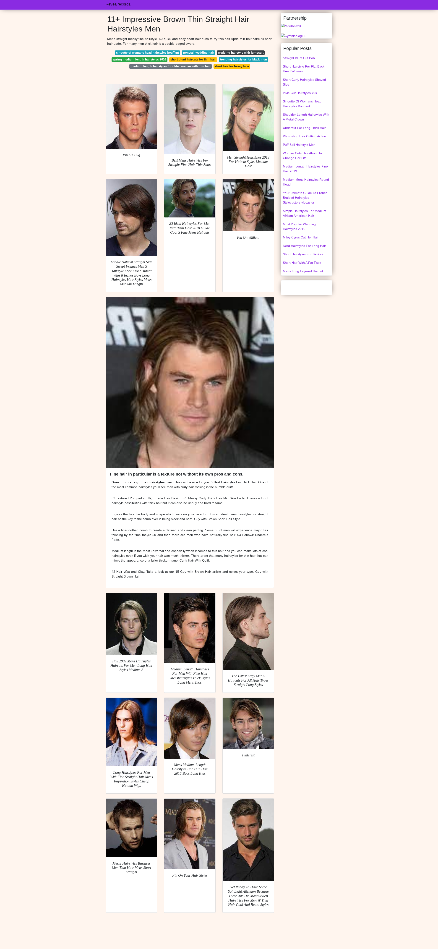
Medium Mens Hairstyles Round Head (306, 182)
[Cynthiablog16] (293, 35)
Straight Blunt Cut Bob (299, 58)
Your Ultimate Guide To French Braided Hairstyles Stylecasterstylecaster (305, 197)
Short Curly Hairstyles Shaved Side (304, 82)
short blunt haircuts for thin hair (193, 59)
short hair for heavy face (232, 66)
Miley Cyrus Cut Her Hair (301, 237)
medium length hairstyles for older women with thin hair (171, 66)
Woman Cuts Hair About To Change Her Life (302, 155)
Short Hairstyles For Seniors (303, 254)
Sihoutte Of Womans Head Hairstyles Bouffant (302, 103)
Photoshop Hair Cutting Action (304, 136)
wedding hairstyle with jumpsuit (240, 52)
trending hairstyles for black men (243, 59)
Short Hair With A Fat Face (302, 262)
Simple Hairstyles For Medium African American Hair (304, 213)
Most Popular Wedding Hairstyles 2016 (299, 226)
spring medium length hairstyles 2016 (139, 59)
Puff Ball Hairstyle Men (299, 144)
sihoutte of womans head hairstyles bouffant (147, 52)
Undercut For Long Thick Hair (304, 128)
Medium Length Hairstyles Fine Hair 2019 (305, 169)
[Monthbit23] (291, 26)
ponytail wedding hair (198, 52)
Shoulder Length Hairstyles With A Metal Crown (306, 117)
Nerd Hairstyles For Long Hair (304, 246)
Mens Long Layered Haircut (303, 271)
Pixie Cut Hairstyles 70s (300, 93)
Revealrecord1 (118, 4)
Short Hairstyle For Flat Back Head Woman (303, 69)
